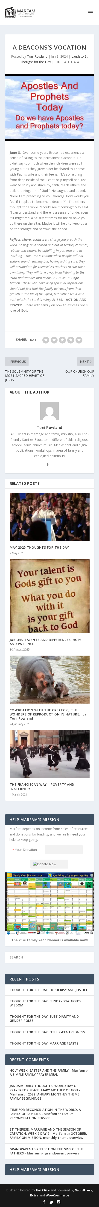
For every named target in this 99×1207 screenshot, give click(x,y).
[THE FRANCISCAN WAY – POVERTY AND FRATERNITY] (50, 754)
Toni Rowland (37, 56)
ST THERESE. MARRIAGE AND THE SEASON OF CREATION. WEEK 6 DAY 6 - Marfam (45, 1131)
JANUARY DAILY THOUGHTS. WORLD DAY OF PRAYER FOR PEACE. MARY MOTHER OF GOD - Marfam (45, 1090)
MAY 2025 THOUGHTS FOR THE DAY (39, 547)
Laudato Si (79, 56)
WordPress (83, 1190)
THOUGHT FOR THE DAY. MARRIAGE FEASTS (44, 1043)
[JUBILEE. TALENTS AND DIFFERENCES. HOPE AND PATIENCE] (50, 596)
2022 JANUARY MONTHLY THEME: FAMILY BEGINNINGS (45, 1096)
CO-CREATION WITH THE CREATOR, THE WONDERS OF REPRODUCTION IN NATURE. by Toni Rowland (48, 714)
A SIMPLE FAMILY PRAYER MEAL (34, 1074)
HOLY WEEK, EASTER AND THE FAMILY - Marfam (47, 1070)
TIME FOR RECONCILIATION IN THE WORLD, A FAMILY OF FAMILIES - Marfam (45, 1111)
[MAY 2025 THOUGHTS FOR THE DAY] (50, 517)
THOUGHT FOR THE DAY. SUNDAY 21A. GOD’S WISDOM (45, 1003)
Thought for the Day (35, 62)
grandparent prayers (62, 1153)
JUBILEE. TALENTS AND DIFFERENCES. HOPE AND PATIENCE (46, 641)
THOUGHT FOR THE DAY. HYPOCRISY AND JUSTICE (49, 990)
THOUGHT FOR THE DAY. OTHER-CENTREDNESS (47, 1032)
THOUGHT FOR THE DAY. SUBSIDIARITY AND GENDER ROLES (44, 1018)
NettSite (43, 1190)
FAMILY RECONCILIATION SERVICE (41, 1116)
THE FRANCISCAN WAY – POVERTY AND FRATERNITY (42, 786)
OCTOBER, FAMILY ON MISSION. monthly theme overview (48, 1135)
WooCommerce (57, 1195)
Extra (34, 1195)
